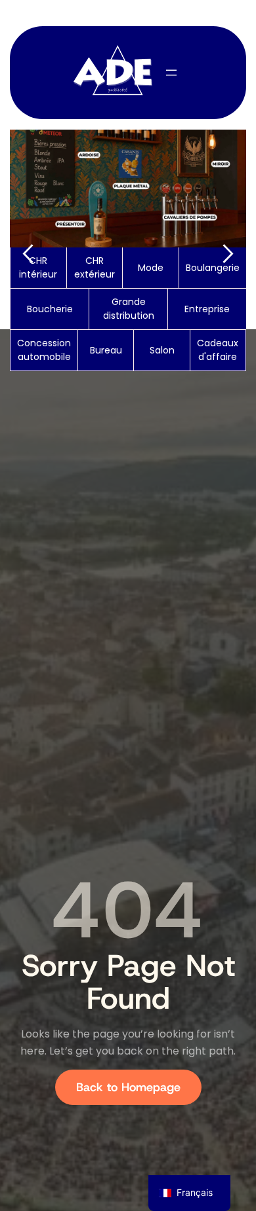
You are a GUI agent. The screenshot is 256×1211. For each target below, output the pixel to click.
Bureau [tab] (106, 350)
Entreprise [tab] (207, 309)
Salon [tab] (162, 350)
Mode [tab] (150, 267)
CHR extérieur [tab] (94, 267)
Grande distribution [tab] (128, 308)
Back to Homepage (128, 1087)
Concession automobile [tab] (44, 349)
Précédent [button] (27, 254)
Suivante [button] (228, 254)
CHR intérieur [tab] (38, 267)
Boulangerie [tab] (213, 267)
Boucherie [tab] (50, 309)
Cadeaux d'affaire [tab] (217, 349)
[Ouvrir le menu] (171, 73)
